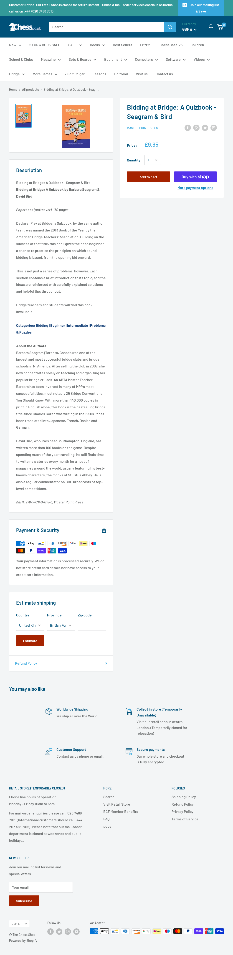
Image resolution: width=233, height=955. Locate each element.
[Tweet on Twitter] (205, 127)
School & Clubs (21, 59)
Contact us (164, 74)
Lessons (99, 74)
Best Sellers (122, 45)
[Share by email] (213, 127)
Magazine (48, 59)
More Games (42, 74)
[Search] (170, 27)
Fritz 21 (146, 45)
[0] (220, 27)
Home (13, 89)
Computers (144, 59)
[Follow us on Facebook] (50, 931)
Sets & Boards (80, 59)
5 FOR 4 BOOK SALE (44, 45)
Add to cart (148, 177)
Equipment (113, 59)
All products (30, 89)
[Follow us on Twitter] (59, 931)
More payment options (195, 187)
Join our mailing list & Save (204, 8)
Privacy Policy (182, 811)
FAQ (106, 819)
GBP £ (16, 923)
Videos (199, 59)
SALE (72, 45)
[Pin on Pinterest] (196, 127)
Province (54, 615)
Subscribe (24, 901)
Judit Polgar (75, 74)
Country (22, 615)
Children (197, 45)
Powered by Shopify (23, 940)
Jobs (107, 826)
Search (108, 796)
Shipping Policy (184, 796)
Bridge (14, 74)
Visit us (142, 74)
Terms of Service (185, 819)
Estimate (30, 640)
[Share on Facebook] (188, 127)
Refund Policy (26, 663)
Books (95, 45)
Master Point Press (142, 128)
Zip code (85, 615)
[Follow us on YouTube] (76, 931)
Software (173, 59)
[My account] (211, 26)
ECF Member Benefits (120, 811)
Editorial (121, 74)
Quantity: (134, 160)
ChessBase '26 (171, 45)
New (12, 45)
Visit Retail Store (116, 804)
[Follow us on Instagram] (68, 931)
